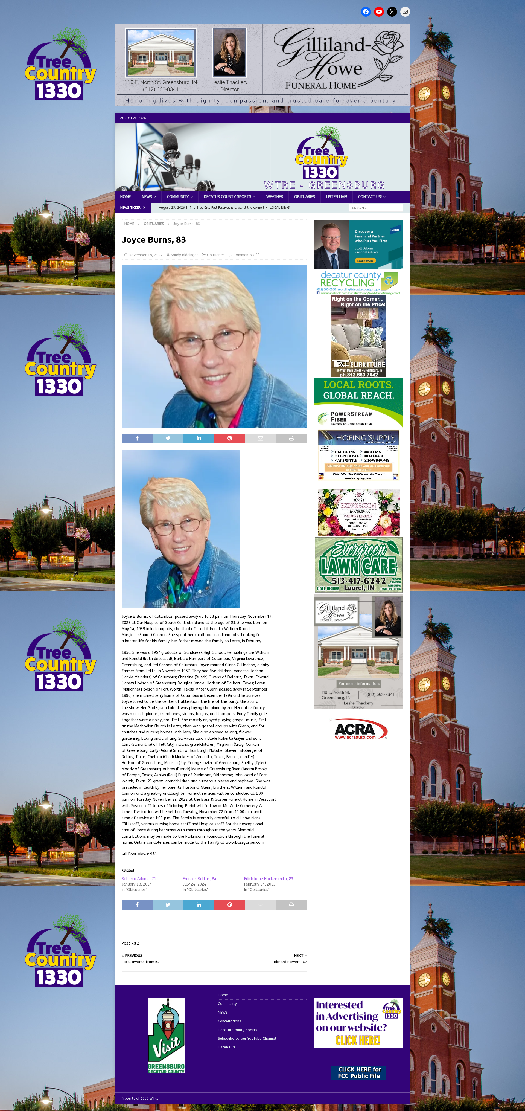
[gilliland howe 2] (262, 103)
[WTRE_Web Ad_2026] (358, 425)
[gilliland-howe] (358, 706)
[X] (392, 12)
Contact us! (370, 197)
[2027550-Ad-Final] (358, 265)
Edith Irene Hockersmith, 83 (268, 879)
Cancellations (229, 1021)
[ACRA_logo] (359, 736)
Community (178, 197)
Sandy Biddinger (184, 255)
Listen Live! (336, 197)
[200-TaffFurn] (358, 374)
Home (125, 197)
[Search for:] (376, 207)
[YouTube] (379, 12)
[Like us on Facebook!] (366, 12)
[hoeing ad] (359, 477)
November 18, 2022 (146, 255)
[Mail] (405, 12)
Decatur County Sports (227, 197)
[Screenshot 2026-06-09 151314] (358, 291)
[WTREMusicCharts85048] (359, 532)
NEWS (147, 197)
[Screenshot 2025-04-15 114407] (358, 590)
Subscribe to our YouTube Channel (247, 1038)
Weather (274, 197)
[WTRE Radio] (262, 188)
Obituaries (304, 197)
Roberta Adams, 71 (139, 879)
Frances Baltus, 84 (199, 879)
